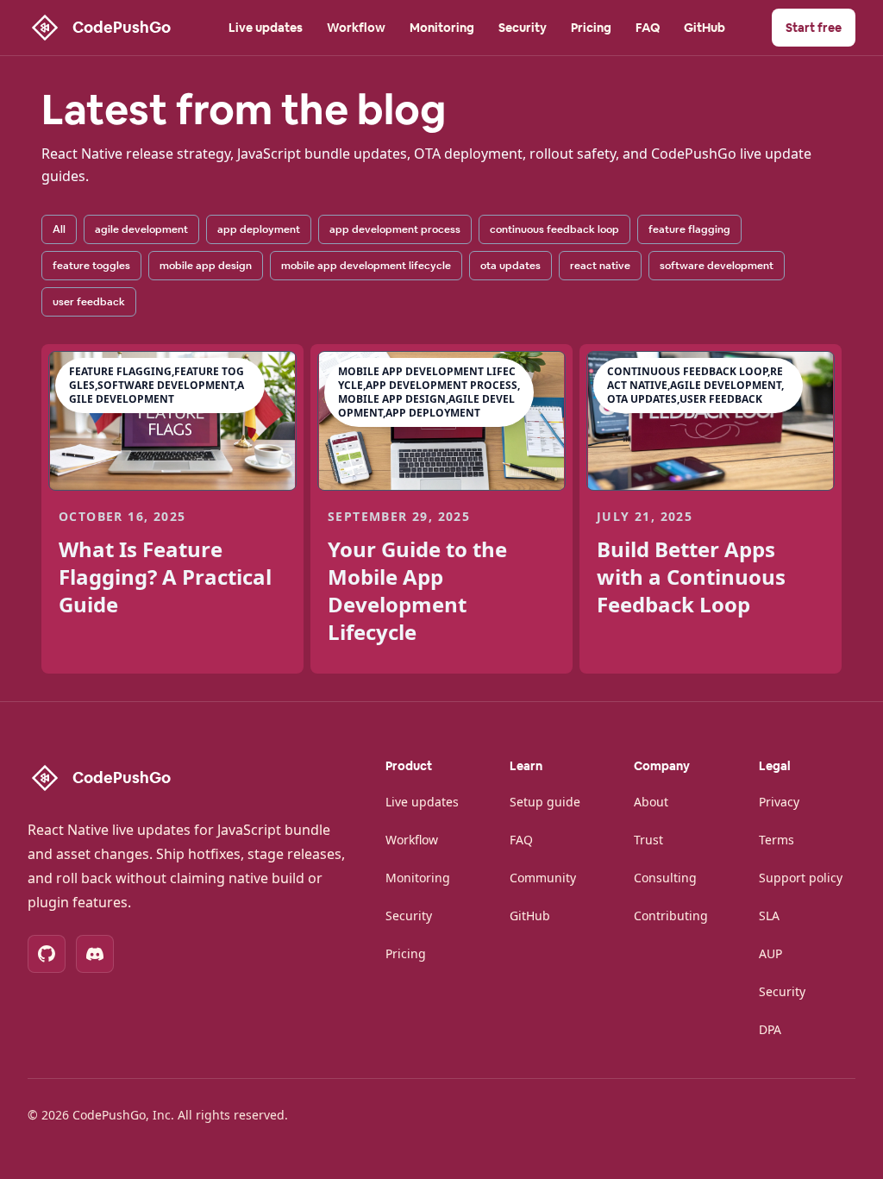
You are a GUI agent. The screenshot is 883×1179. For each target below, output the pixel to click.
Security (522, 27)
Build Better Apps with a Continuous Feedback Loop (691, 576)
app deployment (258, 229)
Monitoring (442, 27)
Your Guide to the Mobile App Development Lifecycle (417, 590)
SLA (769, 915)
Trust (648, 839)
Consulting (665, 877)
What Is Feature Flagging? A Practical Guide (165, 576)
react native (600, 266)
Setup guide (545, 801)
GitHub (704, 27)
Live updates (266, 27)
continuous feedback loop (554, 229)
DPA (770, 1029)
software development (716, 266)
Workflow (356, 27)
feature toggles (91, 266)
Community (543, 877)
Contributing (671, 915)
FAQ (648, 27)
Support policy (800, 877)
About (651, 801)
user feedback (89, 302)
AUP (770, 953)
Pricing (591, 27)
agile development (141, 229)
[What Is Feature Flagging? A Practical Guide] (172, 421)
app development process (394, 229)
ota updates (510, 266)
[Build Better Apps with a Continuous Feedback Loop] (710, 421)
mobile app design (206, 266)
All (59, 229)
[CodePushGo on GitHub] (47, 954)
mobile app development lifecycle (366, 266)
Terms (776, 839)
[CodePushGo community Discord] (95, 954)
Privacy (779, 801)
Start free (814, 27)
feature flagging (689, 229)
